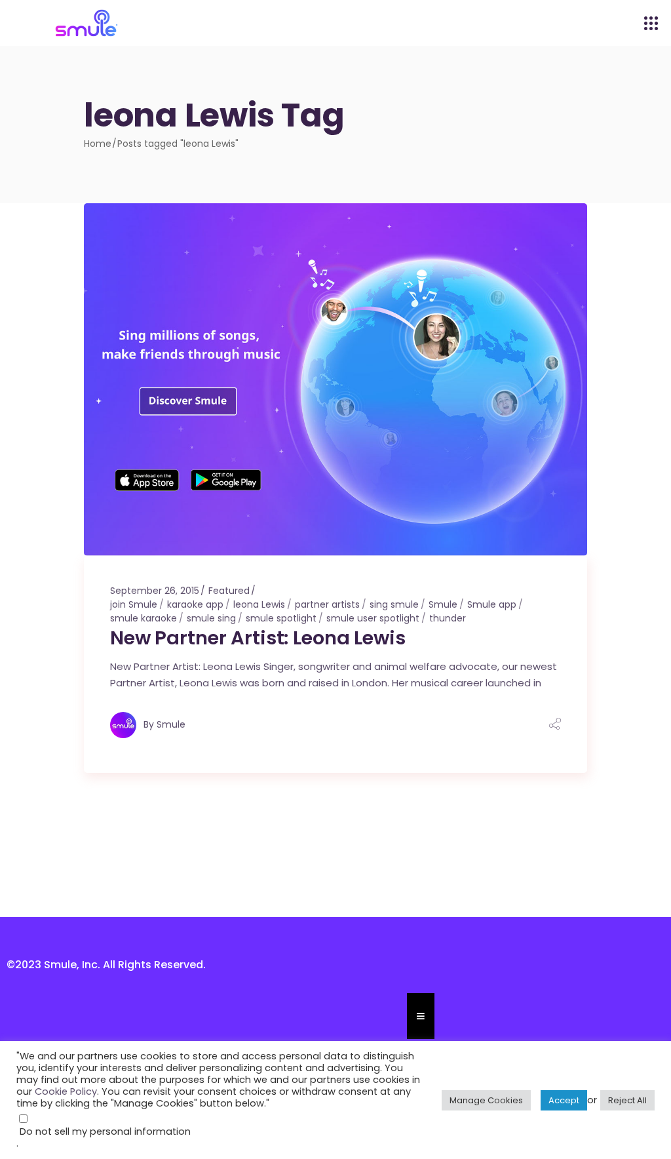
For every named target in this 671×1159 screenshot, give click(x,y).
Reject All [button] (627, 1100)
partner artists (327, 604)
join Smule (133, 604)
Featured (229, 590)
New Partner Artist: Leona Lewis (258, 638)
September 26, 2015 (154, 590)
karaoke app (195, 604)
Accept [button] (563, 1100)
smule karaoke (143, 618)
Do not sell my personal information (105, 1131)
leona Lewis (259, 604)
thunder (447, 618)
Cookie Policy (66, 1091)
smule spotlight (281, 618)
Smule (443, 604)
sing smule (394, 604)
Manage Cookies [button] (486, 1100)
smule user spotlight (372, 618)
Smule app (491, 604)
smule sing (211, 618)
